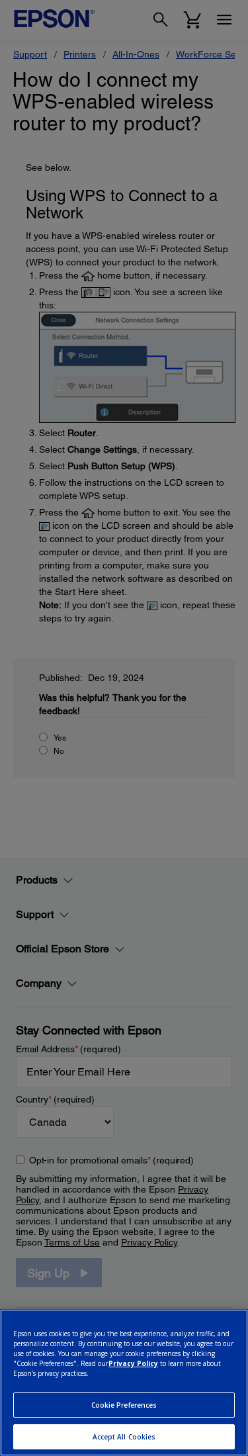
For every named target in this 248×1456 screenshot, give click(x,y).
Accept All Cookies (124, 1436)
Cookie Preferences (124, 1405)
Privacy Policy (133, 1363)
